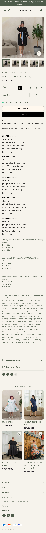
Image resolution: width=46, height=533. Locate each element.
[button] (4, 10)
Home (4, 73)
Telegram (5, 506)
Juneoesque (10, 530)
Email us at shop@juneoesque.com (15, 501)
